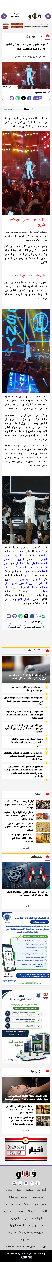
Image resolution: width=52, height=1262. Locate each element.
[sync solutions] (26, 1258)
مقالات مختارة (13, 1204)
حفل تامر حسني (18, 622)
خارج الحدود (40, 1204)
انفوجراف (14, 1218)
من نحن (42, 1246)
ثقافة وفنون (37, 1197)
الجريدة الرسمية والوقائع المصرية (26, 1232)
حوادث (24, 1197)
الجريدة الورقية (17, 1225)
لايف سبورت (26, 1239)
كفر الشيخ (15, 627)
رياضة (19, 1190)
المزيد (26, 848)
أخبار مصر (41, 1190)
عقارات (45, 1211)
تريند (24, 1218)
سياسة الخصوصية (15, 1246)
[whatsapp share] (17, 98)
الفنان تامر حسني (33, 627)
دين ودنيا (19, 1211)
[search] (4, 16)
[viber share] (9, 616)
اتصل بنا (31, 1246)
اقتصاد (9, 1190)
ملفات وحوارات (35, 1225)
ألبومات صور (37, 1218)
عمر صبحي (41, 92)
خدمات (27, 1204)
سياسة (29, 1190)
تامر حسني (36, 622)
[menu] (48, 16)
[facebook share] (29, 98)
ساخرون (7, 1211)
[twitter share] (23, 98)
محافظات (13, 1197)
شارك (36, 98)
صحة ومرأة (33, 1211)
